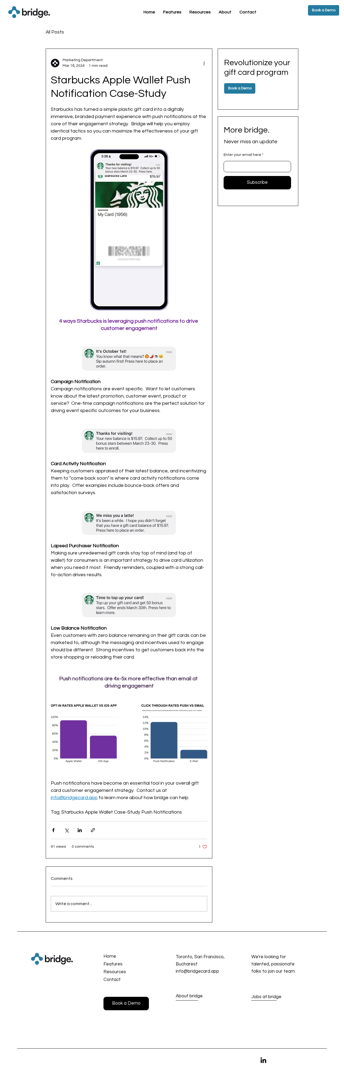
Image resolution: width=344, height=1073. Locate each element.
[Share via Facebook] (53, 830)
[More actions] (204, 63)
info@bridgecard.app (197, 971)
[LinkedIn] (263, 1060)
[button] (323, 10)
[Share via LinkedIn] (79, 830)
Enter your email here (242, 155)
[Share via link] (92, 830)
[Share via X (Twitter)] (66, 830)
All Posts (55, 32)
